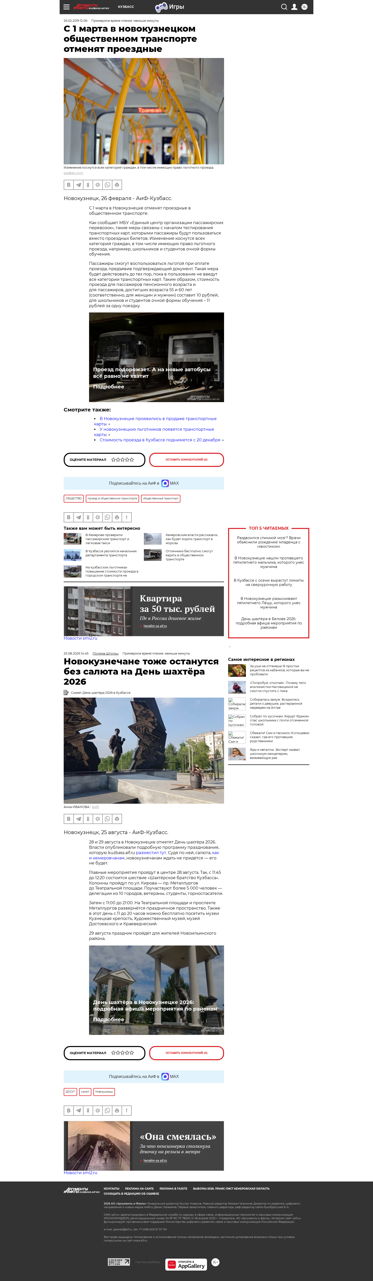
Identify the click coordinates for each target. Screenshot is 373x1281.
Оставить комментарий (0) (187, 459)
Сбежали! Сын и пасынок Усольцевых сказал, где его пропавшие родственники (279, 737)
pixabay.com (73, 173)
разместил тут (150, 852)
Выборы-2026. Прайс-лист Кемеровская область (231, 1188)
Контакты (111, 1188)
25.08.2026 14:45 (76, 653)
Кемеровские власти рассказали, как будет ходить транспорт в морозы (192, 539)
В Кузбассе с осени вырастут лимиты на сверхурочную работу (269, 582)
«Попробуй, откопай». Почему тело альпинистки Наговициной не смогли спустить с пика (278, 687)
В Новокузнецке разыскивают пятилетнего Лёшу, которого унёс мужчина (269, 603)
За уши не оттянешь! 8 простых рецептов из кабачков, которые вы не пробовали (279, 670)
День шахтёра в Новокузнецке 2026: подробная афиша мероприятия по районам (155, 1005)
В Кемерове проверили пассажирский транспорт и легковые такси (107, 539)
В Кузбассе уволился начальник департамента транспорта (111, 553)
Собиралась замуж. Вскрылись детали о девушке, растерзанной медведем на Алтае (276, 704)
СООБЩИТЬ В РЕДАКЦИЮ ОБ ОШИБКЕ (131, 1193)
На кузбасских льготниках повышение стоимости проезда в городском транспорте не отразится (112, 573)
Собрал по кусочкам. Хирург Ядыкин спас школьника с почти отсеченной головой (279, 720)
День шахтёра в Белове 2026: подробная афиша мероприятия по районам (269, 623)
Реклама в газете (173, 1188)
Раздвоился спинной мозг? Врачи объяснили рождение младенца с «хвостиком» (269, 542)
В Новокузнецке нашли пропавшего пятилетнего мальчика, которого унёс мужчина (268, 562)
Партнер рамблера (147, 1262)
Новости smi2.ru (80, 638)
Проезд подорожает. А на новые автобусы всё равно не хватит (152, 372)
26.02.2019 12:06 (75, 21)
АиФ (95, 807)
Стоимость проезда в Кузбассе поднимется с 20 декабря (160, 440)
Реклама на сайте (139, 1188)
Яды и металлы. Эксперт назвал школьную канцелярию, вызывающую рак (275, 754)
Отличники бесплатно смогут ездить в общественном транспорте (189, 555)
